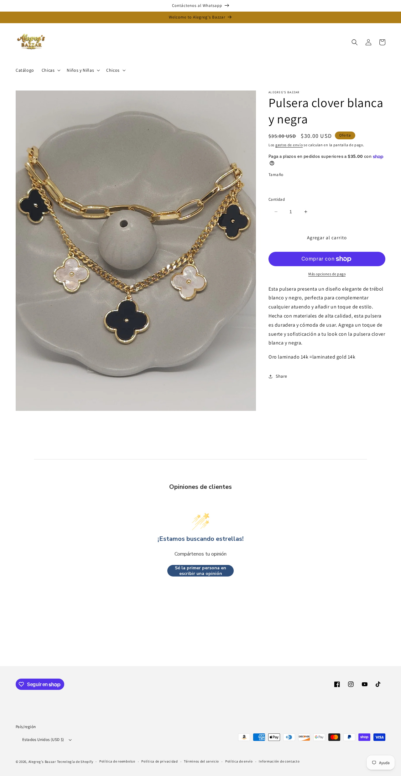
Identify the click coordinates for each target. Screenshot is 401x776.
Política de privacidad (159, 761)
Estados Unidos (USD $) (43, 739)
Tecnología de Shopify (75, 761)
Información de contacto (279, 761)
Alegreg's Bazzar (42, 761)
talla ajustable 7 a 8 (296, 186)
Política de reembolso (117, 761)
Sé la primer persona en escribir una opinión (200, 571)
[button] (50, 70)
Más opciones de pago (327, 274)
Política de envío (239, 761)
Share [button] (281, 376)
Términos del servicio (201, 761)
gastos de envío (289, 144)
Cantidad (276, 199)
